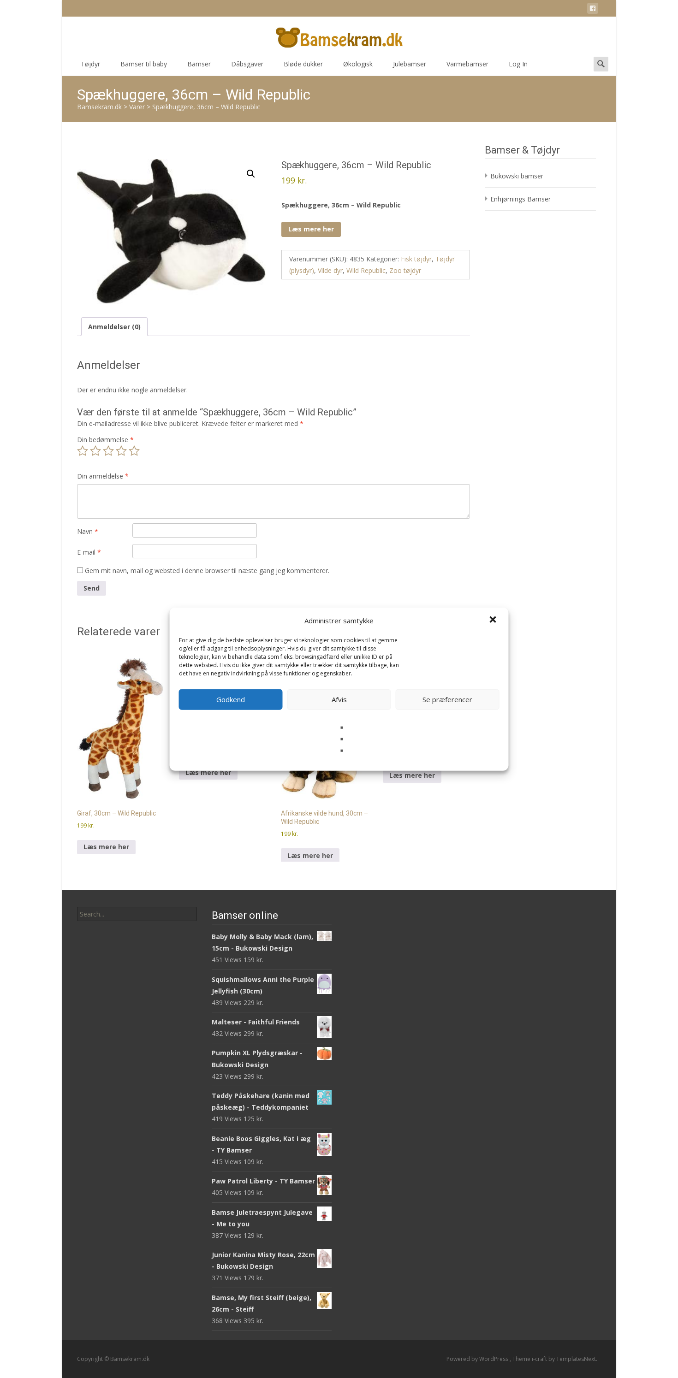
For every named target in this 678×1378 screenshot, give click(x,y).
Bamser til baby (143, 63)
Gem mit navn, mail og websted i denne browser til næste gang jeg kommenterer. (207, 570)
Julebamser (409, 63)
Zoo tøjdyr (405, 270)
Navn (87, 531)
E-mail (89, 552)
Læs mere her (311, 229)
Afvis (339, 699)
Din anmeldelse (103, 476)
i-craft (540, 1359)
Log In (518, 63)
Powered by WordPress (478, 1359)
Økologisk (358, 63)
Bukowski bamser (516, 176)
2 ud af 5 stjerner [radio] (95, 450)
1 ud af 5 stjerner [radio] (82, 450)
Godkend (230, 699)
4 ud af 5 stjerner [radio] (121, 450)
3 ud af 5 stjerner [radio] (108, 450)
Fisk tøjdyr (416, 258)
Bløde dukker (303, 63)
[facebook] (592, 10)
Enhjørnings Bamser (520, 199)
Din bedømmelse (105, 439)
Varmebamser (467, 63)
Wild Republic (366, 270)
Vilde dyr (330, 270)
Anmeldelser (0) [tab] (114, 326)
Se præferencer (447, 699)
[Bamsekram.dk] (339, 35)
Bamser (199, 63)
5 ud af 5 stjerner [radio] (134, 450)
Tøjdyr (90, 63)
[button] (494, 620)
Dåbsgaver (247, 63)
